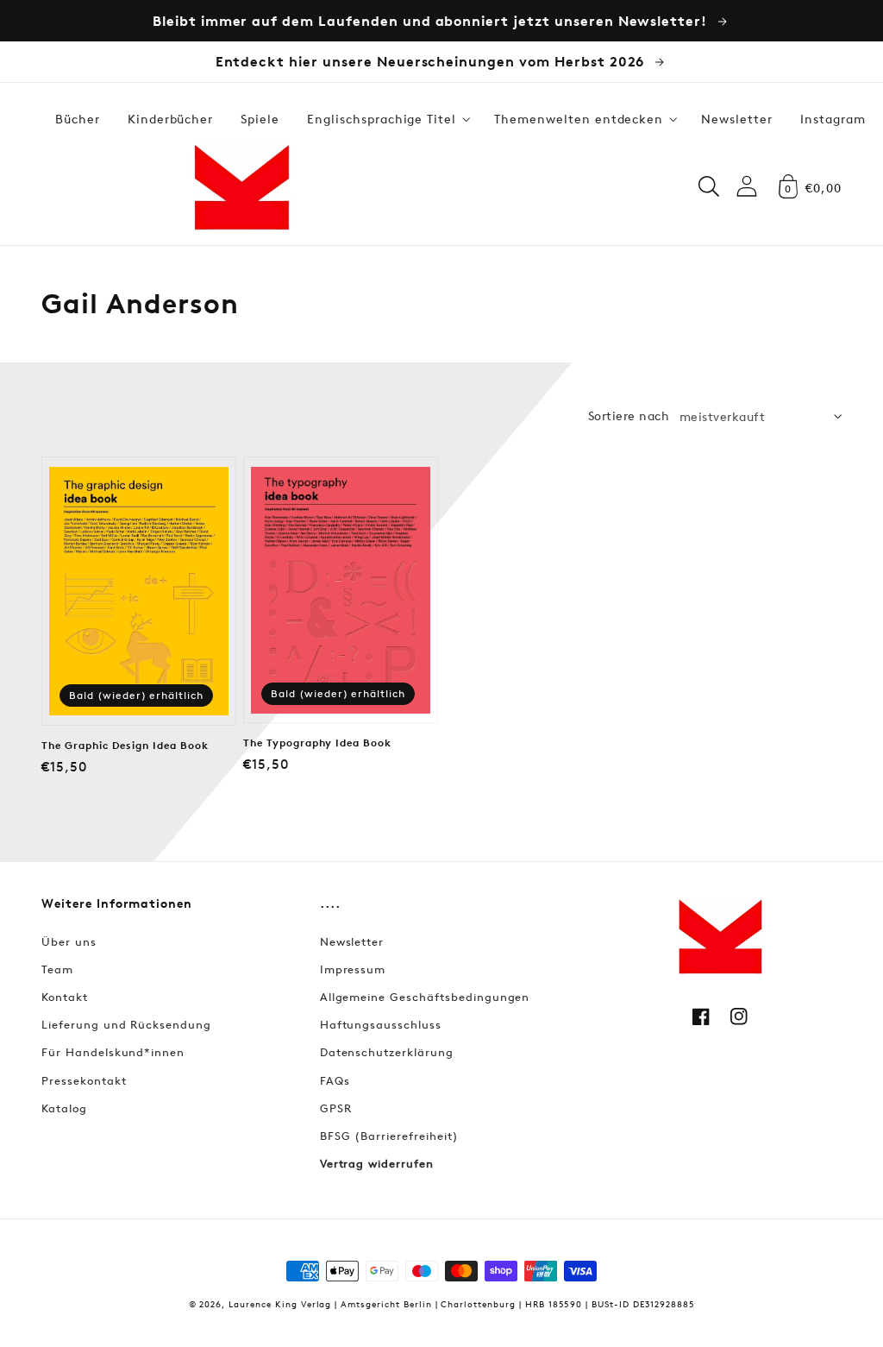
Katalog (64, 1108)
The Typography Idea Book (317, 743)
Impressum (353, 969)
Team (57, 969)
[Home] (241, 186)
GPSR (336, 1108)
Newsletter (352, 941)
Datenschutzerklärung (387, 1052)
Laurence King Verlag (280, 1303)
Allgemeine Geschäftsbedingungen (425, 997)
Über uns (69, 941)
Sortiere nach (628, 415)
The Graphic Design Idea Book (125, 746)
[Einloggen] (746, 186)
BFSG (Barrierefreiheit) (389, 1135)
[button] (386, 119)
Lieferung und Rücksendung (126, 1024)
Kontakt (64, 997)
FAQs (335, 1080)
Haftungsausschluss (381, 1024)
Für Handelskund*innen (113, 1052)
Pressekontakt (83, 1080)
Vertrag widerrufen (377, 1163)
